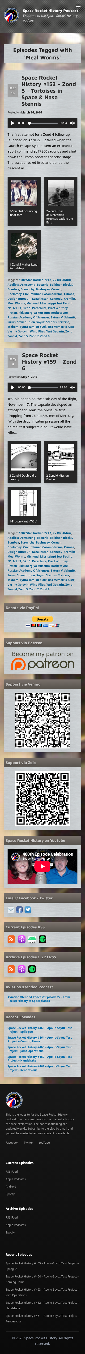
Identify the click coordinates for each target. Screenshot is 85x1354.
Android (11, 1187)
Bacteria (42, 285)
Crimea (69, 294)
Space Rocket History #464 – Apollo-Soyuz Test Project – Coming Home (40, 1039)
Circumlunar (32, 294)
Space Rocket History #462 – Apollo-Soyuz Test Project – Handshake (40, 1058)
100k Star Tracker (31, 280)
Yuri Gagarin (55, 331)
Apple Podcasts (16, 1179)
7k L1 (47, 280)
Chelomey (15, 294)
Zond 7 (34, 336)
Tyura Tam (27, 327)
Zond (68, 331)
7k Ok (57, 280)
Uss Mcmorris (57, 327)
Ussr (71, 327)
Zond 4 (12, 336)
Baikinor (56, 285)
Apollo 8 (13, 285)
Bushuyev (43, 289)
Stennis (51, 322)
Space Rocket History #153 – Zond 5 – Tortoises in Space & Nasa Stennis (48, 90)
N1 (10, 308)
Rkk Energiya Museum (34, 313)
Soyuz (40, 322)
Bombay (13, 289)
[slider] (43, 123)
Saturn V (57, 317)
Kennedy (56, 299)
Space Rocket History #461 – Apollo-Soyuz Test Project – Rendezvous (40, 1068)
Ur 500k (41, 327)
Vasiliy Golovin (18, 331)
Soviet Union (26, 322)
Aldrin (66, 280)
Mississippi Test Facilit (56, 303)
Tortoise (63, 322)
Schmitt (69, 317)
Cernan (56, 289)
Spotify (10, 1194)
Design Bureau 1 (19, 299)
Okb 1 (26, 308)
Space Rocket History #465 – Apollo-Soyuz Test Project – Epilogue (40, 1030)
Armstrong (27, 285)
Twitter (28, 1143)
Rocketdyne (59, 313)
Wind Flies (37, 331)
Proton (12, 313)
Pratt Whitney (58, 308)
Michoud (32, 303)
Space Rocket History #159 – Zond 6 (49, 361)
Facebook (12, 1143)
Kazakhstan (40, 299)
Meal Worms (16, 303)
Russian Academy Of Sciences (28, 317)
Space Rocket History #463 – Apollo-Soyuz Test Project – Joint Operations (40, 1049)
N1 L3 (17, 308)
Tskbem (13, 327)
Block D (68, 285)
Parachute (39, 308)
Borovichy (27, 289)
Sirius (12, 322)
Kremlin (69, 299)
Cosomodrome (52, 294)
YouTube (44, 1143)
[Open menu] (78, 6)
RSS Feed (12, 1172)
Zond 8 (45, 336)
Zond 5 (23, 336)
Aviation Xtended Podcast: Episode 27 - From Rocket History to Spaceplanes (39, 999)
